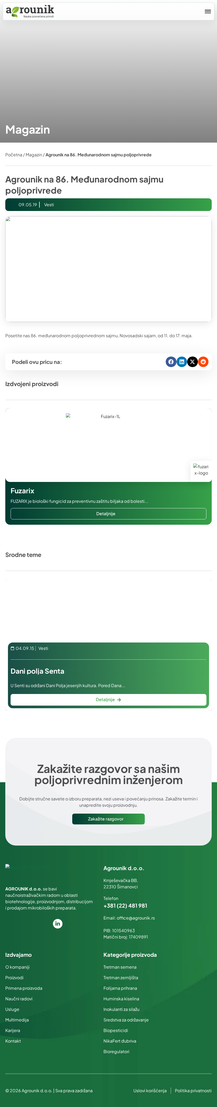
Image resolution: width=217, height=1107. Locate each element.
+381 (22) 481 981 (125, 905)
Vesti (49, 204)
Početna (13, 154)
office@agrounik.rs (136, 918)
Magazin (34, 154)
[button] (171, 362)
